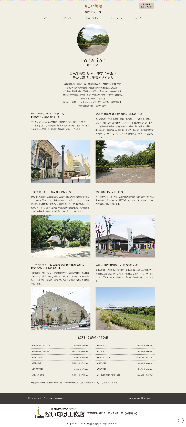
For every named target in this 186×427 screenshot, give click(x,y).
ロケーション (116, 18)
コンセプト (68, 18)
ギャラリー (140, 18)
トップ (44, 18)
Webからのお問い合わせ (139, 398)
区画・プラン (92, 18)
